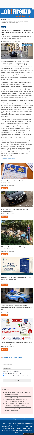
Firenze (3, 27)
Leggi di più (4, 188)
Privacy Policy (27, 419)
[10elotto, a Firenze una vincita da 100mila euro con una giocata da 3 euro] (17, 171)
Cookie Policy (13, 419)
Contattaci (6, 419)
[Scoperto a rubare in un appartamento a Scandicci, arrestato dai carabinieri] (17, 199)
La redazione (20, 419)
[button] (32, 12)
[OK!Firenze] (17, 12)
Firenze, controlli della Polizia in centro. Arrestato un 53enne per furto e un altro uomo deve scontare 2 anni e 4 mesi (16, 307)
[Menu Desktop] (2, 12)
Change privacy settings (28, 433)
